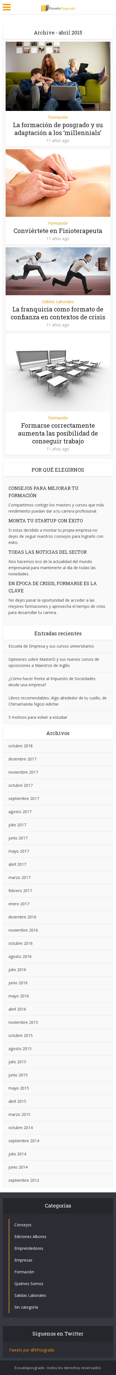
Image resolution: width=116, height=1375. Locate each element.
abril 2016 (17, 1009)
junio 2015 (18, 1075)
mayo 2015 (18, 1088)
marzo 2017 (19, 877)
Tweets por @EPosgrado (31, 1350)
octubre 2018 (20, 745)
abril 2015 (17, 1101)
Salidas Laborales (58, 301)
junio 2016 (18, 982)
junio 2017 (18, 838)
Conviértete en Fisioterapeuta (58, 231)
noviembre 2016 (23, 930)
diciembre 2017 (22, 759)
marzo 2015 (19, 1114)
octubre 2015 (20, 1035)
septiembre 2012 (23, 1180)
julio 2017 (17, 824)
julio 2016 (17, 969)
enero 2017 (18, 903)
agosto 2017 (20, 811)
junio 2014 (18, 1167)
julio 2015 (17, 1061)
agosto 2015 (20, 1048)
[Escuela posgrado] (58, 6)
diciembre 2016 (22, 917)
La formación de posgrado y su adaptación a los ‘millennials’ (58, 129)
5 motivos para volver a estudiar (37, 717)
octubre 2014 (20, 1127)
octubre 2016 (20, 943)
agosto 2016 (20, 956)
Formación (58, 117)
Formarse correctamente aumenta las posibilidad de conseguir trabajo (58, 433)
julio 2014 (17, 1154)
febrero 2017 (20, 890)
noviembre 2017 (23, 772)
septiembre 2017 (23, 798)
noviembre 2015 (23, 1022)
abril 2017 (17, 864)
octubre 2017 (20, 785)
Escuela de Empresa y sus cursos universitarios (51, 646)
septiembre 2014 (23, 1140)
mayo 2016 (18, 996)
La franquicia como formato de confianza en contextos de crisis (58, 313)
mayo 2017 (18, 851)
